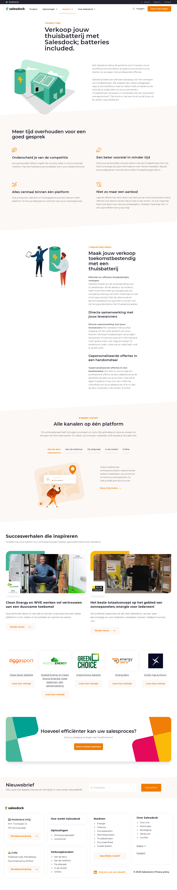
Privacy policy (162, 872)
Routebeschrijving (21, 836)
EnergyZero (122, 675)
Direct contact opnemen (88, 747)
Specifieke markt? (110, 856)
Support (157, 2)
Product (33, 9)
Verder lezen (17, 627)
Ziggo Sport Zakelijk (21, 675)
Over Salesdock (85, 9)
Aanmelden (151, 787)
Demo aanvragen (159, 9)
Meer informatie (109, 488)
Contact (167, 2)
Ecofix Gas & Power (155, 675)
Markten (66, 9)
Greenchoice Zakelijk (88, 675)
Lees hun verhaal (21, 683)
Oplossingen (49, 9)
